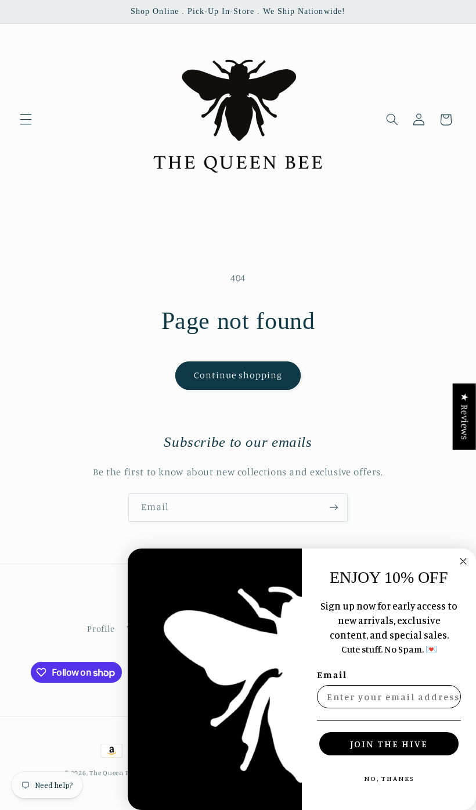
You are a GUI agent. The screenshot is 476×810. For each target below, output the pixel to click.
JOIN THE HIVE (389, 744)
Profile (100, 628)
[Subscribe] (333, 507)
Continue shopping (238, 375)
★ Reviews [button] (465, 416)
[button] (25, 119)
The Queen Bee (112, 773)
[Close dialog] (463, 561)
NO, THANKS (389, 778)
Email (332, 674)
